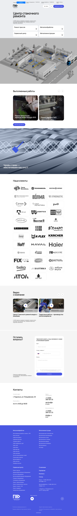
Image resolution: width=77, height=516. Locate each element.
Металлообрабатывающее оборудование (22, 476)
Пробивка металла (17, 463)
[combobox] (38, 353)
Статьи (41, 477)
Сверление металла (17, 439)
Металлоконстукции (45, 430)
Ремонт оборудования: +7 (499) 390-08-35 (33, 2)
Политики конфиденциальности (52, 370)
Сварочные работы (17, 437)
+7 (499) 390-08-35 (49, 398)
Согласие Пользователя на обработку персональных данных (50, 510)
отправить (49, 374)
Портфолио (42, 470)
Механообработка (17, 459)
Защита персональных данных (45, 507)
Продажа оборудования (21, 2)
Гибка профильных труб (18, 443)
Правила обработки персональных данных (22, 509)
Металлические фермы (44, 441)
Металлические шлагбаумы (45, 443)
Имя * (37, 343)
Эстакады (41, 447)
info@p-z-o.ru (48, 416)
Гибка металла (16, 451)
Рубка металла (16, 461)
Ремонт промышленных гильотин (20, 484)
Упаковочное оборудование (19, 490)
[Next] (62, 91)
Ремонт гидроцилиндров (18, 482)
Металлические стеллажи (44, 439)
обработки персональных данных (54, 371)
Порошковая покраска (18, 457)
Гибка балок (15, 447)
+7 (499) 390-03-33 (49, 411)
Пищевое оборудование (18, 478)
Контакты (41, 473)
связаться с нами (59, 6)
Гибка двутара (16, 449)
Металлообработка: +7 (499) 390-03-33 (47, 2)
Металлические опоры (44, 437)
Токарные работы (17, 441)
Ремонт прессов (19, 27)
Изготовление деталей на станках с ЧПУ (22, 433)
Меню (47, 6)
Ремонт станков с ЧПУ (18, 486)
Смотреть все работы (19, 124)
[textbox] (37, 353)
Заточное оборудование (18, 474)
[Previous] (58, 91)
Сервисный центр (20, 33)
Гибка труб (15, 445)
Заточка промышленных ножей (20, 455)
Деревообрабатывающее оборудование (21, 472)
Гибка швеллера (16, 453)
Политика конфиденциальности (19, 507)
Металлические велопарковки (45, 435)
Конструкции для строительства (46, 433)
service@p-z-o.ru (49, 403)
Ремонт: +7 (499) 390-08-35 (45, 479)
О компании (42, 467)
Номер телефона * (40, 350)
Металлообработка (46, 27)
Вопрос (38, 357)
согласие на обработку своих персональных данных (49, 369)
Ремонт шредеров (17, 488)
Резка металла (16, 435)
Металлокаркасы (42, 445)
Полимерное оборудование (19, 480)
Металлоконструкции (47, 33)
